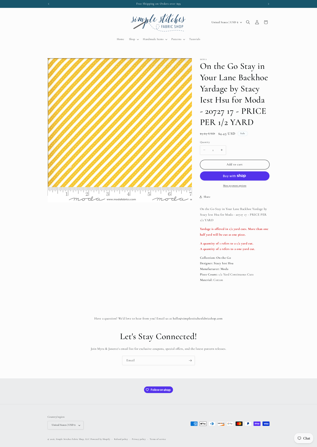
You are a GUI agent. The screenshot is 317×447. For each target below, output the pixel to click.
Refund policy (121, 439)
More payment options (234, 185)
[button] (133, 39)
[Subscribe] (190, 360)
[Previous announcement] (49, 4)
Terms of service (158, 439)
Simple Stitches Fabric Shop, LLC (73, 439)
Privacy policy (139, 439)
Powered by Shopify (100, 439)
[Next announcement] (269, 4)
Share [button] (207, 196)
